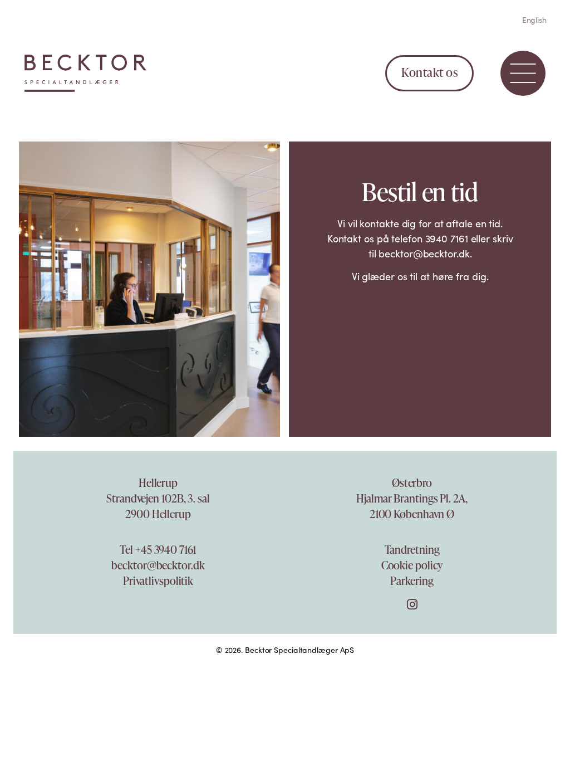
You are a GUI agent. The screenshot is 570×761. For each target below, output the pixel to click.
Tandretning (412, 549)
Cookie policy (412, 565)
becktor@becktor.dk (157, 565)
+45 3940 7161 (165, 549)
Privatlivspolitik (158, 580)
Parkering (411, 580)
